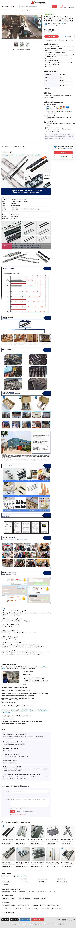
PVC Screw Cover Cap (31, 710)
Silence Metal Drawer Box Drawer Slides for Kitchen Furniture (52, 841)
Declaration (53, 924)
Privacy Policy (61, 924)
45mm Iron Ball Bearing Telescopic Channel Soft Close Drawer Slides (66, 864)
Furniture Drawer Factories (9, 905)
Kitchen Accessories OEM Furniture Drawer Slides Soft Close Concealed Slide (52, 864)
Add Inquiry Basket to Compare (22, 49)
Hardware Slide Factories (37, 905)
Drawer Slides (25, 11)
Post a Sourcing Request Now (18, 814)
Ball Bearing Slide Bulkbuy (8, 912)
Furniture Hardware (16, 11)
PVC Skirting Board (5, 884)
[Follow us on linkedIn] (74, 919)
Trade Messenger (25, 919)
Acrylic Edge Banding (10, 710)
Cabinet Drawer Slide (21, 908)
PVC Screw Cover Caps (61, 881)
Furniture (8, 11)
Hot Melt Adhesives (21, 710)
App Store (5, 919)
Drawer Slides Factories (23, 905)
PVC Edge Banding (14, 709)
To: (9, 795)
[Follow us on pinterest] (71, 919)
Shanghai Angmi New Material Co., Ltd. (52, 23)
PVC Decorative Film (42, 879)
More (2, 915)
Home (2, 11)
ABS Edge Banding (24, 709)
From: (8, 791)
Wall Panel (3, 879)
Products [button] (15, 6)
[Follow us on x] (65, 919)
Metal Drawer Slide (56, 908)
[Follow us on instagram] (67, 919)
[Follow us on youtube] (69, 919)
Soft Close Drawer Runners (9, 898)
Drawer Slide (41, 710)
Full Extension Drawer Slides (24, 898)
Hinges (46, 710)
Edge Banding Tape (33, 709)
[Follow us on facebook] (63, 919)
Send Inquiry (51, 36)
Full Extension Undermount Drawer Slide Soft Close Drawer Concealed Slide (22, 864)
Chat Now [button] (68, 36)
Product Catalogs (22, 876)
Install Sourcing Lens (38, 919)
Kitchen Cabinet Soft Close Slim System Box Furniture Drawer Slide (22, 841)
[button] (2, 2)
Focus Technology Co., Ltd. (27, 924)
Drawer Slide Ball (33, 908)
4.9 (60, 148)
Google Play (14, 919)
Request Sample (69, 40)
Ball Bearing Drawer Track (40, 898)
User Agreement (46, 924)
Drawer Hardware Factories (53, 905)
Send (13, 811)
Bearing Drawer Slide (44, 908)
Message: (7, 799)
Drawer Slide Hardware (8, 908)
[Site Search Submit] (54, 6)
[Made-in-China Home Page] (38, 2)
